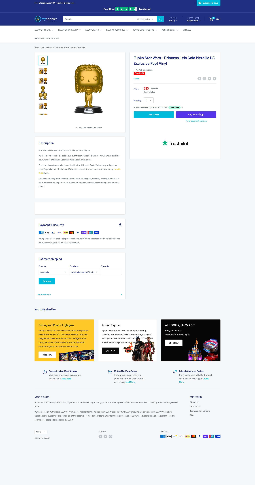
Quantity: (138, 100)
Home (37, 47)
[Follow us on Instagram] (110, 436)
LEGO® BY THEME (43, 29)
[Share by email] (214, 78)
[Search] (160, 19)
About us (194, 402)
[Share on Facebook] (199, 78)
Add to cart (153, 114)
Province (74, 266)
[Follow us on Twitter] (105, 436)
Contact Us (195, 406)
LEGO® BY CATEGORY (68, 29)
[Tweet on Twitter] (209, 78)
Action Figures (168, 29)
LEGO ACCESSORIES (115, 29)
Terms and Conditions (200, 410)
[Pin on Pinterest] (204, 78)
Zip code (105, 266)
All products (47, 47)
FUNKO (136, 79)
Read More (66, 378)
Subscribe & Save (210, 3)
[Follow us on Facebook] (100, 436)
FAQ (192, 415)
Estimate (47, 281)
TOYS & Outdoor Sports (143, 29)
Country (42, 266)
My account (192, 20)
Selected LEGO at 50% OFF (47, 38)
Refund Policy (44, 294)
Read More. (130, 382)
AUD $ (38, 432)
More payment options (196, 121)
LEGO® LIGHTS (92, 29)
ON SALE (187, 29)
